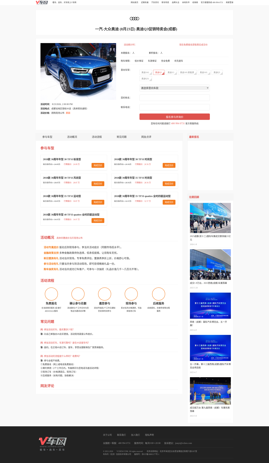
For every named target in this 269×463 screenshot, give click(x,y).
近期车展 (145, 2)
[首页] (42, 2)
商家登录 (229, 2)
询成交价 (98, 165)
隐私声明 (149, 435)
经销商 (195, 2)
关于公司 (107, 435)
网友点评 (146, 137)
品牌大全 (176, 2)
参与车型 (47, 137)
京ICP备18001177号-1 (150, 454)
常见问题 (122, 137)
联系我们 (121, 435)
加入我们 (135, 435)
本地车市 (186, 2)
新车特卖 (166, 2)
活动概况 (72, 137)
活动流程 (97, 137)
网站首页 (135, 2)
